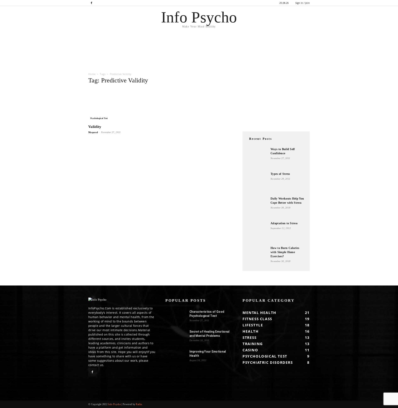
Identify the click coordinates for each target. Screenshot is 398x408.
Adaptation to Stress (284, 223)
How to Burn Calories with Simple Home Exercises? (285, 252)
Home (92, 74)
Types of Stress (280, 173)
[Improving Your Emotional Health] (175, 356)
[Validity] (121, 104)
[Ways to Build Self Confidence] (257, 157)
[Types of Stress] (257, 182)
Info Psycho (114, 404)
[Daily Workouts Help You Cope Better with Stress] (257, 207)
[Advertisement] (75, 57)
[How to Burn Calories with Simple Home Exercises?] (257, 256)
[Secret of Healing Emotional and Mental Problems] (175, 337)
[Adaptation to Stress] (257, 231)
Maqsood (93, 132)
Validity (94, 127)
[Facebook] (91, 3)
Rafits (139, 404)
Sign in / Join (302, 2)
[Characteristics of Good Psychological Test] (175, 317)
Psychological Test (99, 118)
